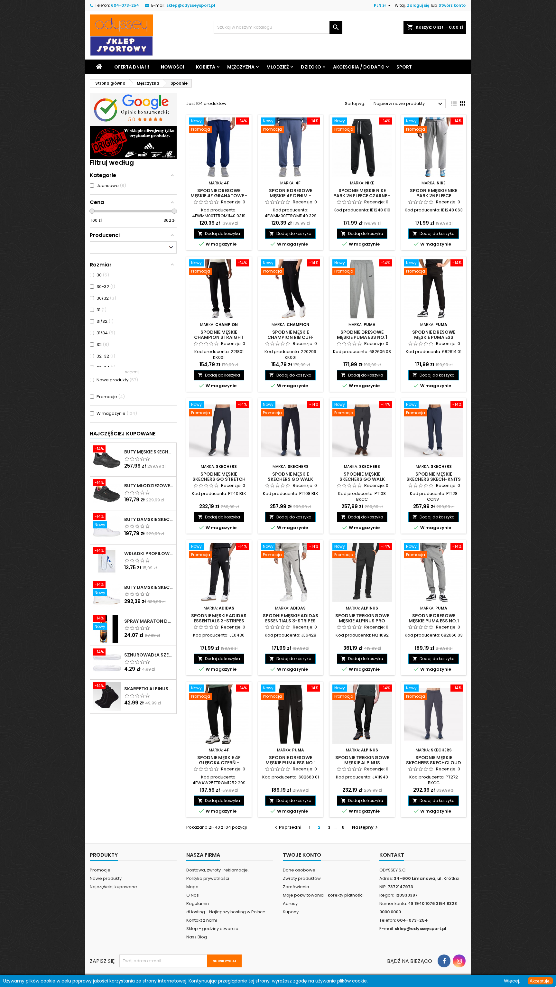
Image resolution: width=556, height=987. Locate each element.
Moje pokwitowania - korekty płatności (323, 895)
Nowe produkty (106, 878)
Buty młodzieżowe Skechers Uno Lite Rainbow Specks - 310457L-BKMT (149, 485)
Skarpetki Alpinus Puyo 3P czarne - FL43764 (149, 688)
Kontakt (391, 855)
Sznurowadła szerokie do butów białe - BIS (149, 654)
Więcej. (512, 981)
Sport (404, 67)
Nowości (172, 67)
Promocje (100, 870)
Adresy (290, 903)
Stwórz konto (452, 5)
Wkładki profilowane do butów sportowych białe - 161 (149, 553)
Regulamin (197, 903)
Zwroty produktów (302, 878)
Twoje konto (302, 855)
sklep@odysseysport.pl (190, 5)
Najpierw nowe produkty (409, 104)
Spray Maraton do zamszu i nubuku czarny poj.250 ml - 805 (149, 621)
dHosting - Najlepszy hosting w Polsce (225, 912)
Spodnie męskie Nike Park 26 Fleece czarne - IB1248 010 (362, 195)
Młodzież (277, 67)
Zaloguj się (418, 5)
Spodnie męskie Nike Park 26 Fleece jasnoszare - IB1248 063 (433, 195)
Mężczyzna (241, 67)
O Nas (192, 895)
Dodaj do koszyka (219, 233)
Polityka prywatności (207, 878)
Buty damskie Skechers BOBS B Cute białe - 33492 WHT (149, 519)
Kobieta (205, 67)
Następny (365, 827)
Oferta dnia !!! (131, 67)
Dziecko (311, 67)
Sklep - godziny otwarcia (212, 929)
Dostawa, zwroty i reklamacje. (217, 870)
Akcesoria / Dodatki (359, 67)
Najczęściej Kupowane (122, 433)
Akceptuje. (540, 980)
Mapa (192, 887)
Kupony (291, 912)
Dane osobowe (299, 870)
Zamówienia (296, 887)
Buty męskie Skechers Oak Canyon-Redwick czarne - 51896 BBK (149, 451)
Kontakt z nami (201, 920)
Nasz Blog (196, 937)
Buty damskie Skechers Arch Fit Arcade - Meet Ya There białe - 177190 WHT (149, 587)
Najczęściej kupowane (113, 887)
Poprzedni (287, 827)
